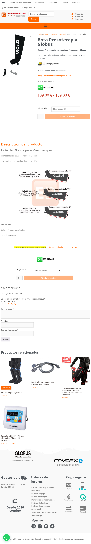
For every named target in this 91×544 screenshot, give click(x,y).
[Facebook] (46, 526)
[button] (45, 26)
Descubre (75, 2)
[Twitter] (52, 526)
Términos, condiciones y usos (44, 512)
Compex (65, 2)
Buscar (34, 19)
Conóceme (53, 2)
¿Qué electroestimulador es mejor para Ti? (18, 8)
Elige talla (42, 108)
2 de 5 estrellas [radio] (5, 304)
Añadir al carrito (67, 117)
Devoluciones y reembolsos (43, 500)
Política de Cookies (39, 503)
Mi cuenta (35, 490)
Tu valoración (7, 309)
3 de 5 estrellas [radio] (8, 304)
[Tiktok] (40, 526)
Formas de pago (38, 493)
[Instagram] (33, 526)
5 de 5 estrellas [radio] (15, 304)
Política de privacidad (40, 506)
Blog (4, 2)
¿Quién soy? (36, 515)
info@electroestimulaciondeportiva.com (61, 247)
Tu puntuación (8, 301)
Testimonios (40, 2)
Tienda (45, 34)
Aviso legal (36, 509)
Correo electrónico (9, 330)
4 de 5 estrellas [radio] (11, 304)
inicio (40, 34)
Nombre (5, 321)
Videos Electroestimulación (20, 2)
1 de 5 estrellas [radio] (2, 304)
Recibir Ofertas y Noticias (42, 487)
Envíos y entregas (39, 497)
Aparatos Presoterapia (58, 34)
